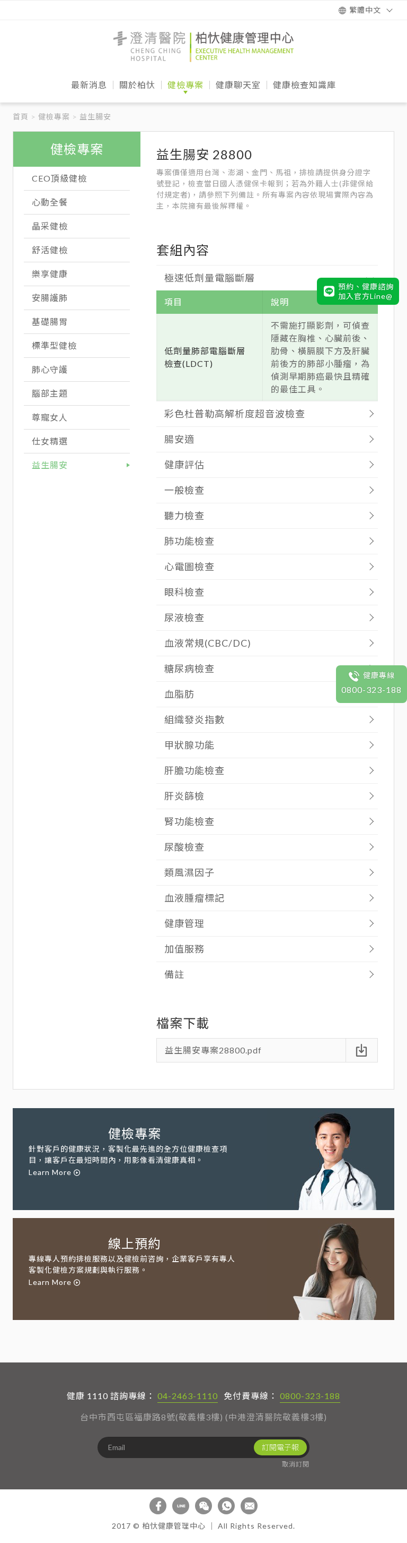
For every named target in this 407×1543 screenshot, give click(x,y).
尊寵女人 (50, 417)
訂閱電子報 (280, 1447)
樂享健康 (50, 274)
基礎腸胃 (50, 321)
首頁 (21, 116)
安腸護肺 (50, 298)
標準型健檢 (54, 345)
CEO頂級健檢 (59, 178)
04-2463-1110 (187, 1396)
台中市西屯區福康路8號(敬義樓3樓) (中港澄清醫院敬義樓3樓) (203, 1417)
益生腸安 (50, 465)
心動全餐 (50, 202)
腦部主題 (50, 393)
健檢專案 (54, 116)
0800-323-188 (310, 1396)
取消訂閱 (295, 1464)
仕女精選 (50, 441)
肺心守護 (50, 369)
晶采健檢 (50, 226)
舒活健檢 (50, 250)
